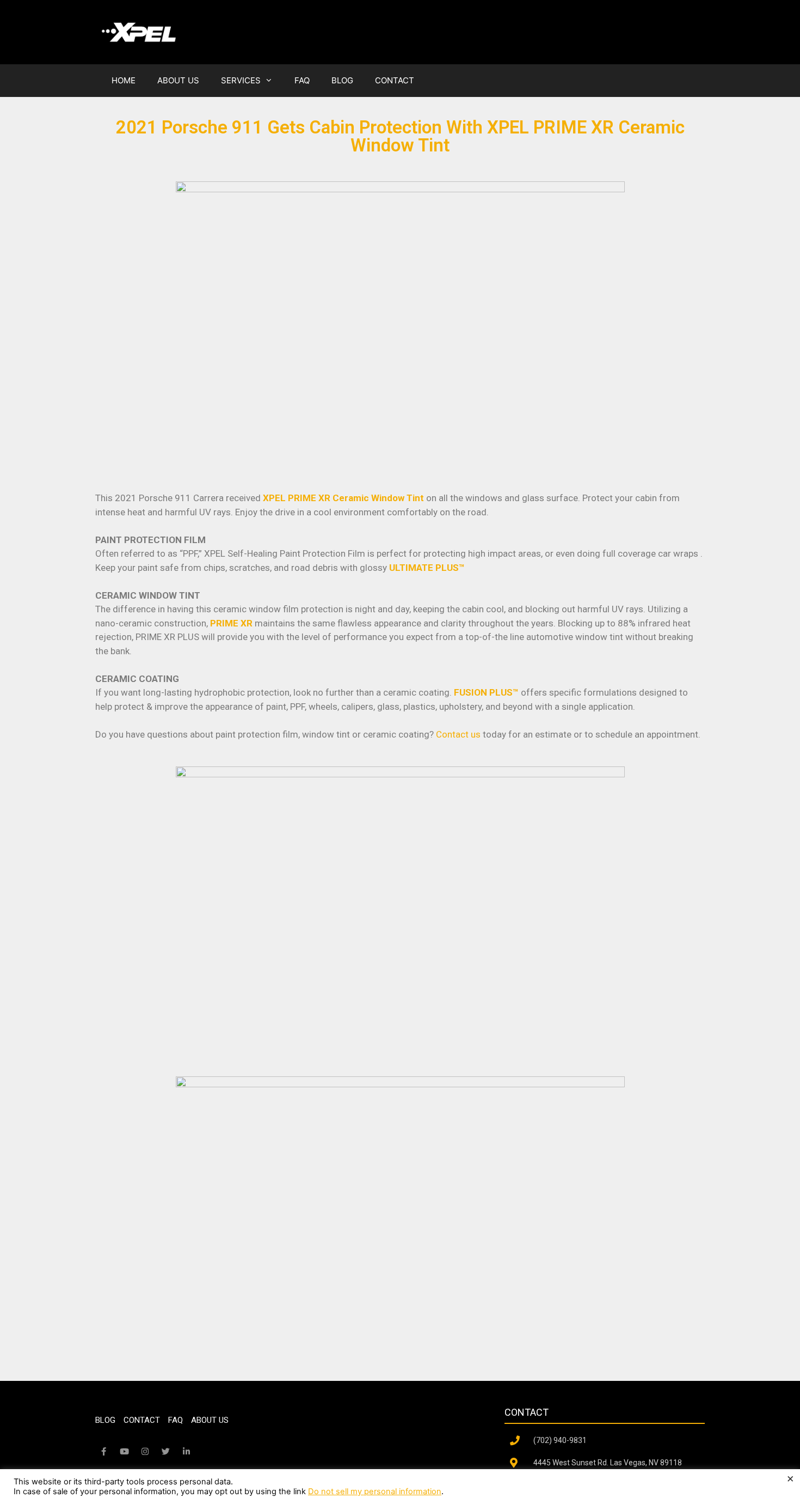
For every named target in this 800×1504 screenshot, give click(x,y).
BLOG (342, 80)
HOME (124, 80)
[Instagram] (145, 1452)
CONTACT (394, 80)
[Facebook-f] (103, 1452)
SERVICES (241, 80)
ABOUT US (178, 80)
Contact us (458, 734)
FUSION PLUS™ (486, 692)
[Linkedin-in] (186, 1452)
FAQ (302, 80)
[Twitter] (165, 1452)
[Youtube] (124, 1452)
